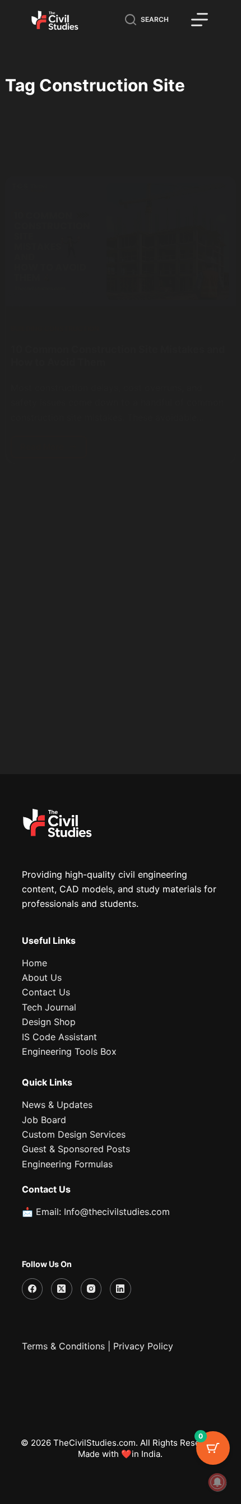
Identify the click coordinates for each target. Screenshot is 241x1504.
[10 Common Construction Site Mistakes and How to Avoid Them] (121, 241)
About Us (42, 977)
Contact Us (46, 992)
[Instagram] (91, 1289)
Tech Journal (49, 1007)
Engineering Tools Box (69, 1051)
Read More (53, 444)
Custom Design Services (74, 1134)
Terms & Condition (61, 1346)
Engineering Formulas (67, 1164)
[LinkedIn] (120, 1289)
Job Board (44, 1119)
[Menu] (199, 19)
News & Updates (57, 1104)
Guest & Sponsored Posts (76, 1148)
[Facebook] (32, 1289)
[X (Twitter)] (61, 1289)
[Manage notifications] (217, 1482)
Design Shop (49, 1021)
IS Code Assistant (59, 1036)
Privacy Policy (143, 1346)
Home (34, 962)
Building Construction (55, 328)
